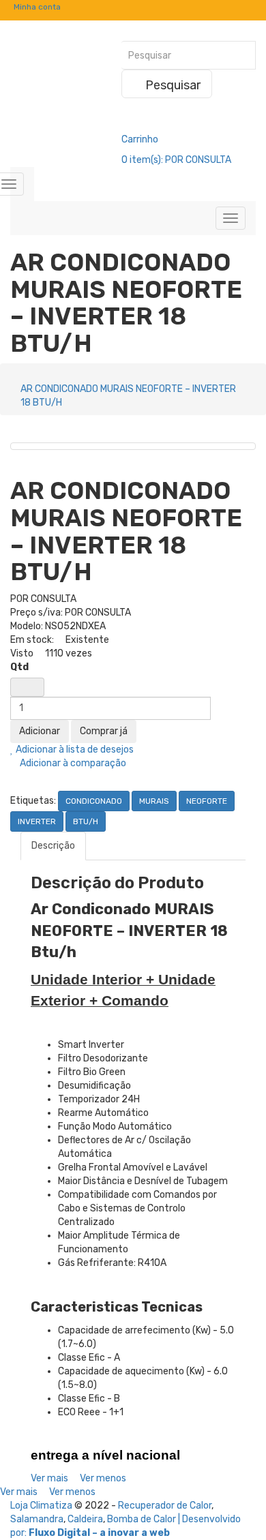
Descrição (53, 845)
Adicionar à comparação (72, 763)
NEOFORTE (206, 801)
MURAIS (154, 801)
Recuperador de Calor (164, 1505)
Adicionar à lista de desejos (74, 749)
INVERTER (37, 821)
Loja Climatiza (41, 1505)
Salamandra (36, 1519)
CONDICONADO (93, 801)
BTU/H (85, 821)
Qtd (19, 667)
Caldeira (85, 1519)
